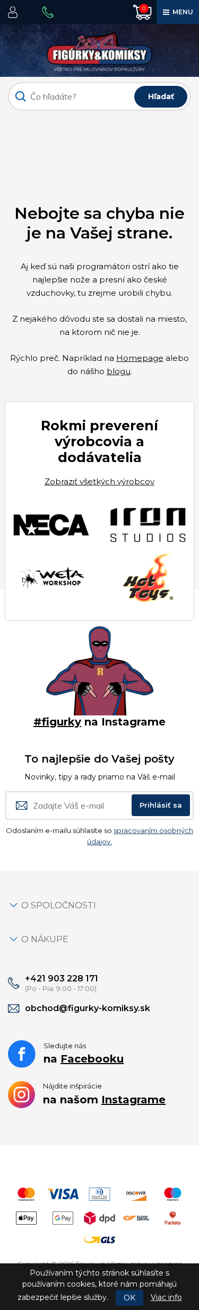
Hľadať (161, 96)
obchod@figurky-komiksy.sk (87, 1008)
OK (129, 1298)
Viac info (166, 1297)
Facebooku (92, 1058)
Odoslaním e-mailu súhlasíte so (99, 836)
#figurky (57, 721)
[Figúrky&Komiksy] (99, 50)
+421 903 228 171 (61, 978)
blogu (119, 371)
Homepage (139, 358)
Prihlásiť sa (161, 805)
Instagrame (133, 1099)
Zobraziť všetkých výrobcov (99, 481)
